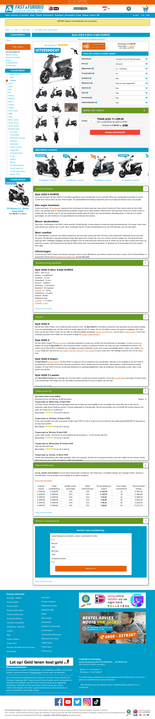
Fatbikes (13, 159)
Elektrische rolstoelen (17, 138)
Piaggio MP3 (14, 150)
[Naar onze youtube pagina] (68, 702)
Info (142, 15)
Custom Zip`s (12, 643)
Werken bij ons (15, 74)
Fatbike (39, 15)
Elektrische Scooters (13, 57)
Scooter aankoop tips (15, 614)
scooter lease (120, 378)
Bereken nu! (91, 568)
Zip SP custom (13, 126)
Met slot (54, 543)
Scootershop (46, 622)
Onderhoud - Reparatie (16, 627)
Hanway (11, 96)
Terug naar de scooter (43, 308)
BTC (10, 92)
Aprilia (10, 86)
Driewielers (59, 15)
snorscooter (56, 208)
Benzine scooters (12, 55)
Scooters (14, 15)
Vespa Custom (13, 123)
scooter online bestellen (91, 334)
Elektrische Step (47, 610)
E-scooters (23, 15)
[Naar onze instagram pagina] (87, 702)
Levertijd (38, 301)
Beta (10, 89)
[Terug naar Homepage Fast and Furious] (24, 8)
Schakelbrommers (16, 153)
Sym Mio (72, 351)
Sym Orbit (26, 30)
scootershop (137, 343)
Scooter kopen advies (17, 171)
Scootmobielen (11, 65)
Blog (148, 15)
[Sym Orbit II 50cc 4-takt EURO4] (56, 67)
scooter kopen (53, 362)
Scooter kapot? (13, 602)
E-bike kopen (46, 647)
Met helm (54, 551)
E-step (78, 15)
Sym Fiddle (63, 351)
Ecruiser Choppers (48, 602)
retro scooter (61, 343)
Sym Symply (90, 351)
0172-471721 (77, 2)
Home (7, 30)
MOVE (43, 614)
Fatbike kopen (46, 643)
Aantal (84, 121)
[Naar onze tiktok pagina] (96, 702)
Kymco (10, 102)
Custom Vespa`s (13, 639)
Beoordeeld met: (51, 45)
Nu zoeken (18, 47)
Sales (7, 15)
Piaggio (11, 108)
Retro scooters (13, 120)
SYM (16, 30)
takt (48, 273)
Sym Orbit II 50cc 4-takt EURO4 (46, 30)
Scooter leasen (36, 672)
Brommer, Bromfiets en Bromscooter (21, 647)
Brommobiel (70, 15)
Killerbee (11, 99)
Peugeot (11, 105)
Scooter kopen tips (16, 168)
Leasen (93, 15)
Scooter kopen (12, 606)
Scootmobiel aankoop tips (51, 634)
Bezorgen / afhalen (14, 598)
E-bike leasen (46, 651)
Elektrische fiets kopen (50, 639)
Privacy (36, 713)
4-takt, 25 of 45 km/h (104, 332)
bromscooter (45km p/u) (65, 257)
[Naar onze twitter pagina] (77, 702)
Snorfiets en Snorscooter (50, 626)
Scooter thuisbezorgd (87, 662)
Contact (136, 15)
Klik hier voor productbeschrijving (91, 39)
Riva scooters (13, 111)
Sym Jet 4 (80, 351)
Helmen (85, 15)
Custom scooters (16, 147)
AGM (10, 83)
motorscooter (129, 332)
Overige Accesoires (58, 558)
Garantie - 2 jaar (41, 303)
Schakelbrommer (12, 63)
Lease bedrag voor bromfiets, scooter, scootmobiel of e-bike (74, 536)
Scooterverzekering (16, 165)
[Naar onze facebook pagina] (58, 702)
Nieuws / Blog (15, 174)
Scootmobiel (48, 15)
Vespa (32, 15)
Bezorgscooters (13, 129)
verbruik (38, 290)
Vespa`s (8, 60)
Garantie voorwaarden (15, 623)
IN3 (98, 15)
